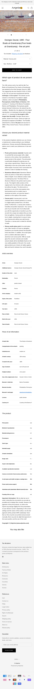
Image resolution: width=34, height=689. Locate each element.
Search (4, 616)
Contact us (5, 601)
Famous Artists (6, 570)
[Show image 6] (20, 34)
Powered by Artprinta (17, 665)
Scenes (4, 587)
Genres (4, 584)
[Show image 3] (15, 34)
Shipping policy (6, 618)
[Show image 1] (11, 34)
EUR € (16, 659)
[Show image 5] (18, 34)
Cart (3, 598)
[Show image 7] (22, 34)
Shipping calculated (17, 53)
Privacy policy (6, 610)
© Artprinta (17, 663)
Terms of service (7, 621)
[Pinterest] (2, 557)
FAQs (3, 604)
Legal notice (5, 607)
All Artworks (5, 567)
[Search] (28, 8)
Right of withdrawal (7, 613)
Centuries (5, 578)
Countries (5, 581)
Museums (5, 576)
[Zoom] (30, 14)
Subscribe (9, 650)
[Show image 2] (13, 34)
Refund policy (6, 627)
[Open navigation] (2, 7)
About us (4, 624)
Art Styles (5, 573)
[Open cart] (31, 8)
